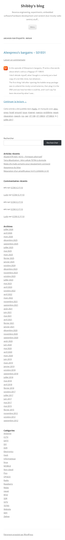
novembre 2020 (11, 334)
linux (6, 462)
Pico (5, 473)
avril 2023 (8, 287)
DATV (6, 440)
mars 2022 (8, 298)
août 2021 (8, 308)
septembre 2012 (11, 420)
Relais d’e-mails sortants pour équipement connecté (27, 163)
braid (11, 112)
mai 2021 (8, 316)
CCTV (6, 437)
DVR (5, 448)
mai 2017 (8, 402)
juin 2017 (8, 399)
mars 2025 (8, 254)
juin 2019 (8, 359)
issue (25, 112)
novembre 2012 (11, 413)
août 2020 (8, 341)
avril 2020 (8, 352)
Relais (6, 487)
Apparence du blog (12, 167)
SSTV (6, 502)
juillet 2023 (8, 279)
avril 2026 (8, 233)
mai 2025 (8, 251)
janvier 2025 (9, 261)
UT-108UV (40, 116)
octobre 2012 (9, 417)
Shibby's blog (32, 6)
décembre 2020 (10, 330)
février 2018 (9, 388)
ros (22, 116)
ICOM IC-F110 (17, 187)
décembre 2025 (10, 240)
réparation (8, 116)
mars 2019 (8, 362)
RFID (6, 494)
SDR (5, 498)
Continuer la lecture (15, 101)
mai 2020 (8, 348)
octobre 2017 (9, 391)
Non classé (8, 469)
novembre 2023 (11, 272)
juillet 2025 (8, 247)
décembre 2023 (10, 269)
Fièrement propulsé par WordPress (18, 534)
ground (18, 112)
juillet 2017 (8, 395)
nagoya (39, 112)
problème (47, 112)
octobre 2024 (9, 265)
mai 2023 (8, 283)
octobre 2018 (9, 370)
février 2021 (9, 323)
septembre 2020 (11, 337)
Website (7, 509)
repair (55, 112)
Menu (32, 27)
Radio (34, 108)
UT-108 (32, 116)
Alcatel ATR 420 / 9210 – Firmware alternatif (23, 156)
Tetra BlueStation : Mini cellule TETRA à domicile (25, 160)
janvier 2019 (9, 366)
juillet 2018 (8, 377)
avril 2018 (8, 384)
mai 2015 (8, 406)
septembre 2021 (11, 305)
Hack (6, 455)
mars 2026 (8, 236)
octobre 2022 (9, 290)
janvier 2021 (9, 326)
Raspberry (8, 484)
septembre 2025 (11, 243)
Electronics (8, 451)
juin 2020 (8, 344)
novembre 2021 (11, 301)
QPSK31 (7, 476)
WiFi (5, 512)
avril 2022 (8, 294)
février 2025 (9, 258)
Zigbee (7, 516)
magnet (31, 112)
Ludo (6, 194)
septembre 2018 (11, 373)
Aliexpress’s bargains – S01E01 (25, 52)
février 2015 (9, 409)
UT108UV (50, 116)
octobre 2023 (9, 276)
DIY (5, 444)
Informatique (10, 458)
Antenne (7, 433)
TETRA (6, 505)
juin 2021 (8, 312)
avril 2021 (8, 319)
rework (17, 116)
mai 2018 (8, 380)
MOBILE (7, 466)
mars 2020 (8, 355)
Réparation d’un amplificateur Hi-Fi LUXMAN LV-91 (26, 171)
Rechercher (9, 138)
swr (26, 116)
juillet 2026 (8, 229)
